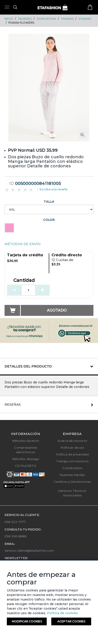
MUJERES (25, 18)
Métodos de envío (25, 440)
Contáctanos (72, 468)
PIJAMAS (67, 18)
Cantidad (24, 280)
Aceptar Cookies (71, 621)
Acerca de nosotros (72, 440)
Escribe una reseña (53, 189)
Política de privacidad (72, 454)
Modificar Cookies (27, 621)
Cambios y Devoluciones (72, 481)
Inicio (9, 18)
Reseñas (13, 404)
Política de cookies (62, 613)
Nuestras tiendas (72, 475)
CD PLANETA (25, 466)
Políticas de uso (72, 447)
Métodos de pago (25, 459)
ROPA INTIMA (46, 18)
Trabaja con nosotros (72, 461)
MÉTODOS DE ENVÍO (23, 244)
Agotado (57, 310)
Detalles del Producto (28, 366)
